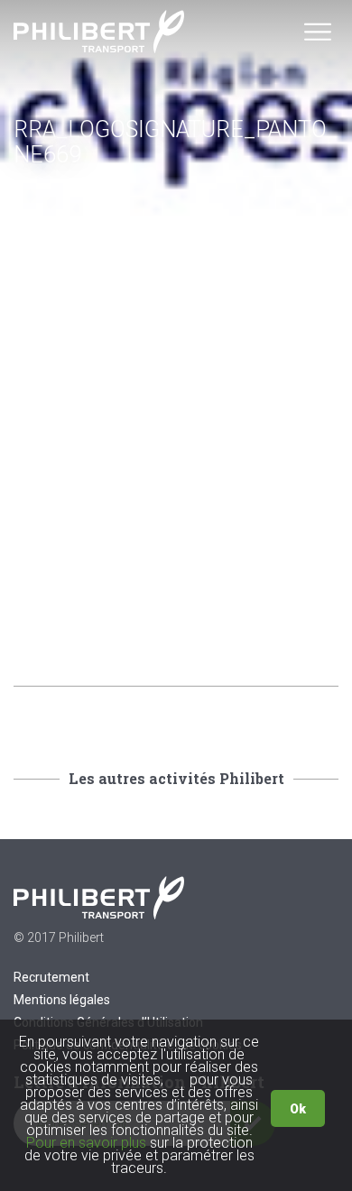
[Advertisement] (176, 438)
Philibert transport (99, 31)
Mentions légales (62, 999)
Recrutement (51, 977)
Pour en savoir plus (86, 1142)
